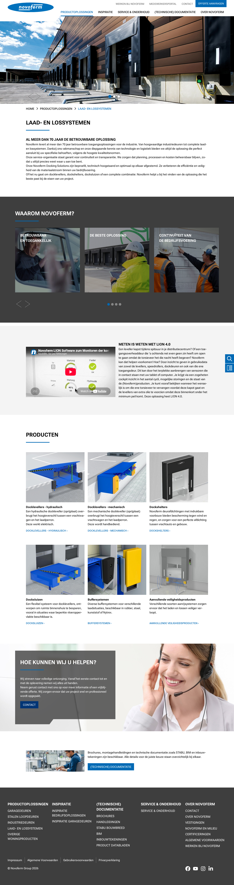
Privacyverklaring (109, 860)
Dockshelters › (159, 530)
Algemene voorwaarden (204, 840)
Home (30, 108)
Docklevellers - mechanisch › (108, 530)
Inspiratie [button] (105, 12)
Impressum (15, 860)
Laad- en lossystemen (25, 828)
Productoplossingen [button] (77, 12)
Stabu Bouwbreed (110, 828)
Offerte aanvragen (211, 3)
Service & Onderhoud (133, 12)
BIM (99, 834)
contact (29, 704)
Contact (187, 3)
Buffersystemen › (99, 623)
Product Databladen (113, 845)
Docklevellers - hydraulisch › (46, 530)
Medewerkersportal (163, 3)
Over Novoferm (197, 817)
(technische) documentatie (110, 766)
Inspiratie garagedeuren (72, 821)
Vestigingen (194, 822)
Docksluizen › (35, 623)
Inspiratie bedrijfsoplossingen (69, 813)
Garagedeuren (19, 811)
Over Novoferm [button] (212, 12)
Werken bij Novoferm (130, 3)
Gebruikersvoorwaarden (78, 860)
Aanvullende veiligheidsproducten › (174, 623)
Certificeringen (198, 834)
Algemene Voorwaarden (42, 860)
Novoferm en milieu (201, 828)
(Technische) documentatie (175, 12)
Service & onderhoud (158, 811)
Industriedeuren (21, 822)
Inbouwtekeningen (111, 839)
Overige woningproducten (23, 836)
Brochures (105, 816)
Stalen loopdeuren (23, 817)
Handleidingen (108, 822)
